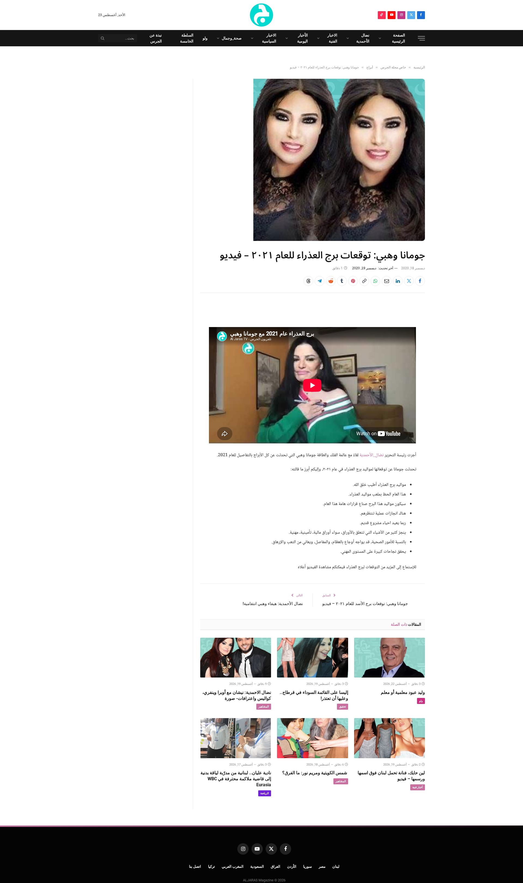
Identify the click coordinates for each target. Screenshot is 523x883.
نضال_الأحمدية (372, 455)
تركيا (211, 866)
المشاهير (264, 706)
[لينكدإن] (398, 281)
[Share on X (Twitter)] (409, 281)
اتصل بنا (195, 866)
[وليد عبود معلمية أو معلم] (389, 658)
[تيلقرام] (319, 281)
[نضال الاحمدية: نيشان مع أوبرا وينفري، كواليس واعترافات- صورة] (235, 658)
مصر (322, 866)
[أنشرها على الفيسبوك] (420, 281)
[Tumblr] (342, 281)
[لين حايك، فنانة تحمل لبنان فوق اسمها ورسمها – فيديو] (389, 738)
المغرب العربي (233, 866)
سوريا (307, 866)
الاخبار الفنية (332, 38)
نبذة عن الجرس (156, 38)
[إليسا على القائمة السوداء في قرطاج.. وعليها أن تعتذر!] (312, 658)
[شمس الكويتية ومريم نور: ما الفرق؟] (312, 738)
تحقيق (342, 706)
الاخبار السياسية (269, 38)
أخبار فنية (417, 787)
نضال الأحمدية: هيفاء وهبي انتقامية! (273, 603)
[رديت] (331, 281)
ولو (205, 38)
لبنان (335, 866)
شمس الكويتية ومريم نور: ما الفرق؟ (315, 772)
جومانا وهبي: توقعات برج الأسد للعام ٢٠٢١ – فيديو (365, 603)
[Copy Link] (364, 281)
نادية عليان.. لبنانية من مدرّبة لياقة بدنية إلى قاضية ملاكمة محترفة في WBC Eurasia (235, 778)
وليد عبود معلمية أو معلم (403, 692)
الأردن (291, 866)
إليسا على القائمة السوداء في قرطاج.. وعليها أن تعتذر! (314, 695)
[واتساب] (375, 281)
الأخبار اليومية (302, 38)
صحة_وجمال (232, 38)
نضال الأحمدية (362, 38)
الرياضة (264, 793)
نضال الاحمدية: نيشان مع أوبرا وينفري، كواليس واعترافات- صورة (236, 695)
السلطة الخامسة (186, 38)
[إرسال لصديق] (386, 281)
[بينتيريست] (353, 281)
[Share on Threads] (308, 281)
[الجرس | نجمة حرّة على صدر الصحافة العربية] (261, 15)
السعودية (257, 866)
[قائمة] (421, 38)
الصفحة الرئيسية (398, 38)
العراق (275, 866)
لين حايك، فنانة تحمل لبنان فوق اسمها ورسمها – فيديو (391, 775)
